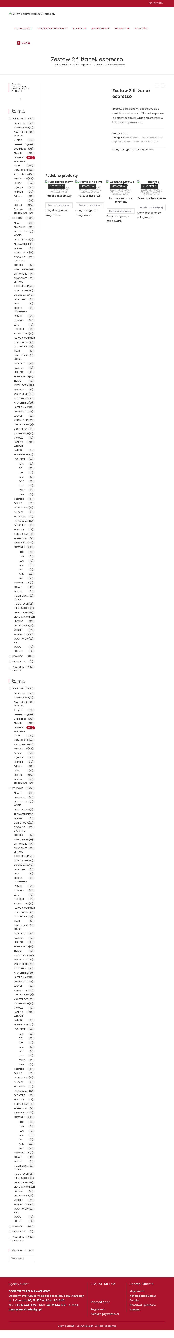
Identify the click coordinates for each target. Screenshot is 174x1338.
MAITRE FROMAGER (24, 424)
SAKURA (18, 591)
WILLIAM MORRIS (22, 634)
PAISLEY (18, 503)
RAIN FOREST (20, 538)
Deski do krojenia (23, 144)
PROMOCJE (18, 661)
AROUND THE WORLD (21, 233)
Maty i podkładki (23, 169)
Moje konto (156, 3)
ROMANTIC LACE (22, 582)
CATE (21, 556)
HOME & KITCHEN (23, 376)
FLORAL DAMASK (22, 333)
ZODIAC (18, 651)
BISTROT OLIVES (22, 252)
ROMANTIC (19, 547)
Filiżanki (158, 191)
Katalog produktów (143, 1296)
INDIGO (17, 380)
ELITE (16, 324)
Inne (21, 477)
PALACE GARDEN (22, 507)
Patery (17, 183)
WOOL (64, 191)
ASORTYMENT (132, 137)
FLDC (21, 560)
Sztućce (18, 196)
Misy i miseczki (22, 174)
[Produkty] (163, 85)
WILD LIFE (18, 630)
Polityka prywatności (105, 1314)
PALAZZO (19, 512)
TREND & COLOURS (24, 608)
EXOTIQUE (19, 329)
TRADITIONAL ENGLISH (20, 597)
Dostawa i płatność (143, 1305)
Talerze (18, 204)
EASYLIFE (18, 316)
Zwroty (134, 1300)
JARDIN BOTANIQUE (24, 385)
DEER (16, 303)
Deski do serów (22, 148)
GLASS (17, 351)
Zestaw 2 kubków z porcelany (120, 199)
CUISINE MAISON (22, 294)
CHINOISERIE (147, 137)
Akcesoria (19, 123)
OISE (21, 481)
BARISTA (18, 248)
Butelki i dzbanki (22, 127)
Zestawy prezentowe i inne (24, 211)
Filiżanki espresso (19, 159)
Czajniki (18, 140)
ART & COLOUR (22, 239)
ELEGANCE (19, 320)
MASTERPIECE (21, 429)
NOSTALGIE (19, 458)
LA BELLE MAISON (22, 407)
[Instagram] (13, 3)
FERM (21, 463)
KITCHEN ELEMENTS (24, 402)
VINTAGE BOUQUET (24, 625)
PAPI (21, 485)
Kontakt (135, 1309)
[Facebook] (10, 3)
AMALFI (17, 223)
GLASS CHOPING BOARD (22, 357)
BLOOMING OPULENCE (19, 259)
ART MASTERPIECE (23, 244)
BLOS (21, 552)
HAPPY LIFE (19, 363)
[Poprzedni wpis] (157, 85)
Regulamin (98, 1309)
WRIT (21, 494)
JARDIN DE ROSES (23, 389)
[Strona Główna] (50, 64)
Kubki (65, 189)
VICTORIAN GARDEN (24, 616)
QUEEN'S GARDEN (23, 534)
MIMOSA (18, 437)
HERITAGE (19, 372)
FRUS (21, 472)
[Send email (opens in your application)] (17, 3)
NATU (22, 573)
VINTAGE (95, 191)
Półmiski (96, 189)
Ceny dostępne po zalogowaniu (132, 149)
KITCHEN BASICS (22, 398)
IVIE (21, 569)
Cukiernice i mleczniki (20, 133)
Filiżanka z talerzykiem (152, 198)
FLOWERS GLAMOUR (24, 337)
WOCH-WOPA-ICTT (22, 640)
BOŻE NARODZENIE (23, 269)
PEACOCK (19, 529)
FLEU (21, 468)
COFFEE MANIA (21, 286)
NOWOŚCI (17, 656)
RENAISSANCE (21, 542)
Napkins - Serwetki (24, 178)
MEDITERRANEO (22, 433)
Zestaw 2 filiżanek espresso (109, 64)
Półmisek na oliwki (90, 196)
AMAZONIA (19, 227)
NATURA (18, 450)
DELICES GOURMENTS (20, 309)
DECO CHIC (20, 299)
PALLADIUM (19, 516)
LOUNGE (18, 415)
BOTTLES (18, 265)
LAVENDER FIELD (22, 411)
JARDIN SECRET (22, 394)
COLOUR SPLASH (22, 290)
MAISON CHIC (21, 420)
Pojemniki (19, 187)
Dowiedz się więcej (59, 205)
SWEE (22, 490)
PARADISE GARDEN (23, 520)
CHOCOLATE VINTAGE (20, 280)
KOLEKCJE (129, 141)
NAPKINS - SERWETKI (19, 444)
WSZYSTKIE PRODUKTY (147, 141)
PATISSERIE (19, 525)
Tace (16, 200)
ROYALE (18, 587)
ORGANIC (19, 499)
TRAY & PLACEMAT (23, 603)
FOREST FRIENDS (22, 342)
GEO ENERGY (20, 346)
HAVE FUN (19, 367)
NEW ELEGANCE (22, 454)
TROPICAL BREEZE (23, 612)
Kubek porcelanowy (59, 196)
